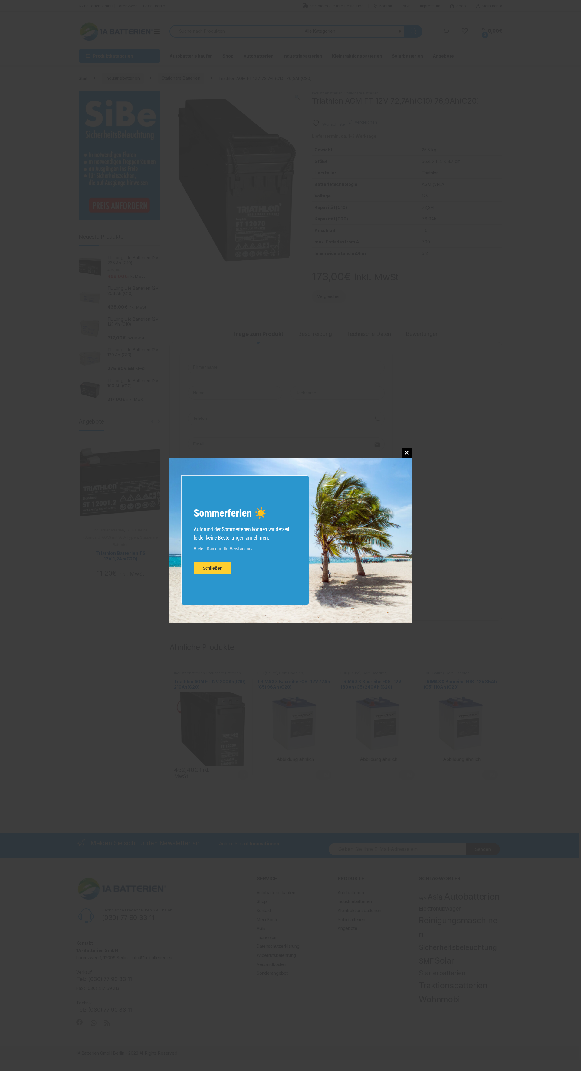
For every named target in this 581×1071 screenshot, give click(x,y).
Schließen (212, 568)
